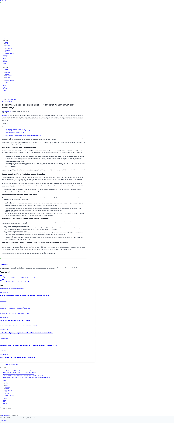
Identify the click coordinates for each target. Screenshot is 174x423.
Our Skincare (6, 51)
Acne (6, 42)
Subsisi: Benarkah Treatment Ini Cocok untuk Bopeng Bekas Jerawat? (19, 372)
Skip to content (3, 0)
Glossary (5, 56)
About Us (5, 61)
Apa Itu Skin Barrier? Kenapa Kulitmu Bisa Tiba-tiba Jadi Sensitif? (18, 374)
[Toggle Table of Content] (3, 126)
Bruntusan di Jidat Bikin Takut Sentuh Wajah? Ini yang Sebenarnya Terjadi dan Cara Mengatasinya (26, 377)
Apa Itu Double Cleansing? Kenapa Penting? (15, 129)
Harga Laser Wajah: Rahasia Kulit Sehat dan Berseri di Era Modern (15, 281)
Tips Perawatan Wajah (7, 101)
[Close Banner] (0, 422)
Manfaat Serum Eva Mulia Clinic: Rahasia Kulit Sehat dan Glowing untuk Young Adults (20, 277)
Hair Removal (8, 48)
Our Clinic (5, 55)
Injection (7, 50)
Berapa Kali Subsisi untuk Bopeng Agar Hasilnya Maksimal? (17, 370)
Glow (6, 43)
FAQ (4, 60)
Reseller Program (9, 53)
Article (4, 58)
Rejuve (7, 47)
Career (4, 63)
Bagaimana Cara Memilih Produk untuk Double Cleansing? (18, 133)
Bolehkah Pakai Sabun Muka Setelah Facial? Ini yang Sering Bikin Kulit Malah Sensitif (23, 375)
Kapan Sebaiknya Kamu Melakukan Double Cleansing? (18, 130)
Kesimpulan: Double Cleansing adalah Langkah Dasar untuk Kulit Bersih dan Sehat (24, 135)
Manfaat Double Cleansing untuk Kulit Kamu (15, 132)
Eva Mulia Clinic (7, 111)
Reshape (7, 45)
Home (4, 38)
